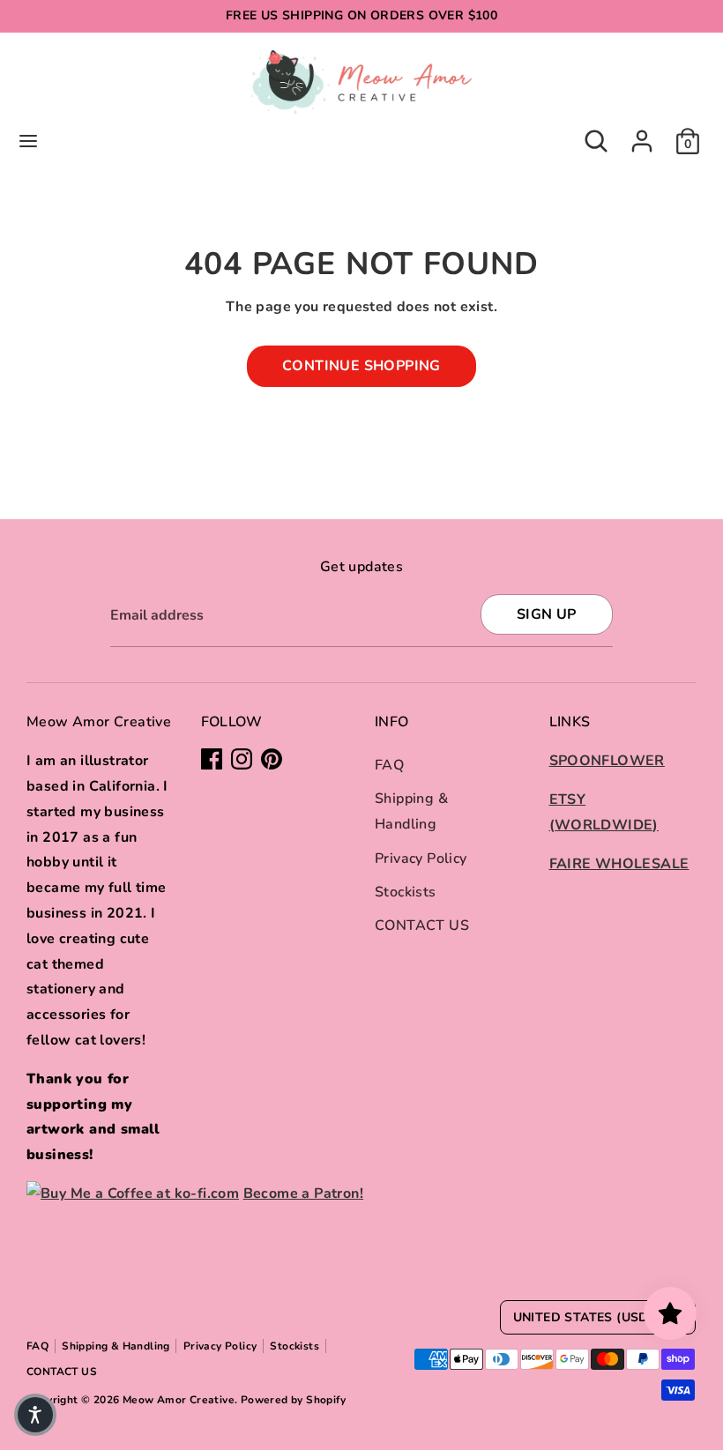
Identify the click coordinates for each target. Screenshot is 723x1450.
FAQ (389, 765)
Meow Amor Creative (179, 1400)
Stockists (405, 892)
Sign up (547, 614)
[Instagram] (241, 759)
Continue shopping (361, 366)
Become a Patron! (303, 1193)
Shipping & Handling (116, 1346)
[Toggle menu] (28, 141)
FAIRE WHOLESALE (619, 864)
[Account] (642, 135)
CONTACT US (422, 925)
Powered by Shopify (293, 1400)
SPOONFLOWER (607, 760)
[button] (35, 1415)
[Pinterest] (271, 759)
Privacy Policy (421, 858)
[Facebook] (211, 759)
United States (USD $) (589, 1317)
